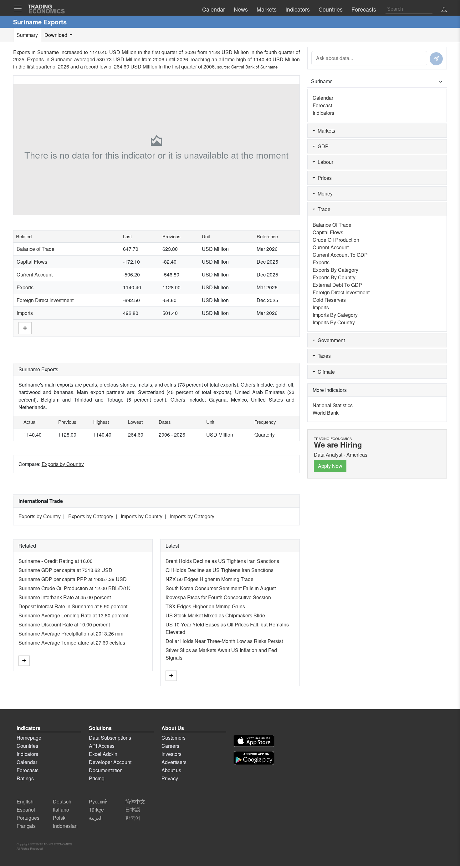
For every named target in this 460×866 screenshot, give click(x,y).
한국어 (132, 817)
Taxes (323, 355)
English (25, 801)
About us (171, 770)
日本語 (132, 809)
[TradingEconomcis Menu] (19, 8)
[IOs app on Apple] (254, 741)
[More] (25, 327)
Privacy (169, 778)
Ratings (25, 778)
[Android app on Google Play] (254, 758)
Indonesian (65, 825)
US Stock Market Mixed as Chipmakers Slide (215, 615)
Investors (171, 753)
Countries (27, 745)
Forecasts (27, 770)
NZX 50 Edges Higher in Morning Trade (209, 579)
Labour (324, 161)
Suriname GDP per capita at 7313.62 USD (65, 570)
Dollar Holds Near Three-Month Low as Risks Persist (224, 641)
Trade (322, 209)
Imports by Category (192, 516)
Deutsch (62, 801)
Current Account (35, 274)
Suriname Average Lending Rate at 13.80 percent (73, 615)
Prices (323, 177)
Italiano (61, 809)
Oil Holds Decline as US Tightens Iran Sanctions (219, 570)
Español (26, 809)
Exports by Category (90, 516)
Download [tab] (56, 34)
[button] (444, 9)
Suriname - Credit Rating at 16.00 (55, 561)
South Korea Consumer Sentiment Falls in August (221, 588)
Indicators (323, 112)
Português (28, 817)
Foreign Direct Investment (45, 300)
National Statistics (333, 405)
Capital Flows (32, 261)
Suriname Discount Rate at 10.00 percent (64, 624)
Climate (325, 371)
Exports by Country (63, 464)
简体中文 (135, 801)
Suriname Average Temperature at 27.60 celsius (71, 642)
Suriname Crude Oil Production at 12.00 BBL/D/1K (74, 588)
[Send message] (436, 58)
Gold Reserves (329, 299)
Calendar (323, 97)
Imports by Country (141, 516)
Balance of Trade (35, 248)
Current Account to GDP (340, 254)
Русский (98, 801)
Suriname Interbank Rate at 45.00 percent (64, 597)
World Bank (326, 412)
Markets (325, 130)
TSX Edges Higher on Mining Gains (205, 606)
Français (26, 825)
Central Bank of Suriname (254, 67)
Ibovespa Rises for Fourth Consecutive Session (218, 597)
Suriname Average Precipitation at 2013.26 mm (70, 633)
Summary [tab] (27, 34)
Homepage (29, 737)
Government (330, 340)
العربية (96, 817)
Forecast (322, 105)
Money (324, 193)
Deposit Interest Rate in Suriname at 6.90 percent (72, 606)
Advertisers (174, 762)
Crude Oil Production (336, 239)
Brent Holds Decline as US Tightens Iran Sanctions (222, 561)
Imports (25, 313)
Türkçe (96, 809)
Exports (25, 287)
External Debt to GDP (337, 284)
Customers (173, 737)
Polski (60, 817)
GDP (322, 146)
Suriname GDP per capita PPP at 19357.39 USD (72, 579)
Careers (170, 745)
